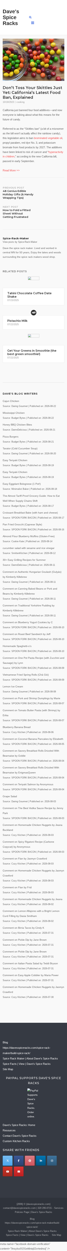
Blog (5, 1042)
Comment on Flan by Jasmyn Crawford (25, 858)
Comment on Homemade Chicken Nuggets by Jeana (32, 899)
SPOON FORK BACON (23, 518)
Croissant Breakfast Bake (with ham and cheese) (30, 512)
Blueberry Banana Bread (17, 727)
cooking (20, 102)
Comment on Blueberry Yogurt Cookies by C (28, 622)
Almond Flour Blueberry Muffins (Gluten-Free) (29, 536)
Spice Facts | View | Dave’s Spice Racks (27, 1063)
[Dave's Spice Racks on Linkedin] (41, 1161)
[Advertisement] (49, 17)
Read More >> (11, 170)
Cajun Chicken (11, 401)
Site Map (8, 1069)
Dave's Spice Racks (11, 17)
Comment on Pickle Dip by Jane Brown (25, 939)
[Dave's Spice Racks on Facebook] (19, 1161)
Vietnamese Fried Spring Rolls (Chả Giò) (26, 674)
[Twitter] (8, 1161)
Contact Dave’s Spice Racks (19, 1135)
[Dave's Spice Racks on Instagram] (52, 1161)
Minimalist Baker (20, 489)
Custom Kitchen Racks (16, 1141)
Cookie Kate (17, 541)
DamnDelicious (19, 430)
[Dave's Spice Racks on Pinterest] (30, 1161)
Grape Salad (10, 796)
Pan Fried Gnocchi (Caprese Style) (22, 524)
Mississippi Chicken (14, 412)
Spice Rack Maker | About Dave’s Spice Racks (30, 1058)
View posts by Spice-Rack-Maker (20, 242)
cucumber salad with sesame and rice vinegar (28, 548)
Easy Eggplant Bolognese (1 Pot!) (22, 483)
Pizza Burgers (10, 436)
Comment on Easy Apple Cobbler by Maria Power (31, 975)
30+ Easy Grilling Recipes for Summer (24, 559)
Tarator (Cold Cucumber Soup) (20, 448)
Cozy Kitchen (18, 732)
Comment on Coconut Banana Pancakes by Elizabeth (33, 738)
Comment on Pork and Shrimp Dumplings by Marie (31, 698)
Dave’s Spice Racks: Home (19, 1125)
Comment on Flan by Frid (17, 887)
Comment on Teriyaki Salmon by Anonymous (28, 784)
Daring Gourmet (19, 406)
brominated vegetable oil (48, 138)
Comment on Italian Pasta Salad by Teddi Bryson (30, 963)
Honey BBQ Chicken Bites (17, 424)
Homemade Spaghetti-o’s (17, 646)
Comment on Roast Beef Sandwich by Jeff (26, 634)
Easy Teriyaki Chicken (15, 460)
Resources (9, 1130)
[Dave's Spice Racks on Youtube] (8, 1171)
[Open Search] (30, 17)
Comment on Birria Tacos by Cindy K (23, 927)
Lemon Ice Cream (13, 686)
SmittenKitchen (19, 553)
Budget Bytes (18, 418)
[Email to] (19, 1171)
